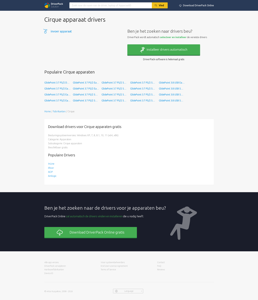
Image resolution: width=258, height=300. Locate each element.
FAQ (159, 266)
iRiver (51, 168)
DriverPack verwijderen (55, 266)
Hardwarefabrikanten (54, 269)
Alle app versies (51, 262)
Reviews (161, 269)
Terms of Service (108, 269)
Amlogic (52, 176)
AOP (50, 172)
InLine (51, 163)
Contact (161, 262)
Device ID (48, 273)
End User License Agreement (114, 266)
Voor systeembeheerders (113, 262)
